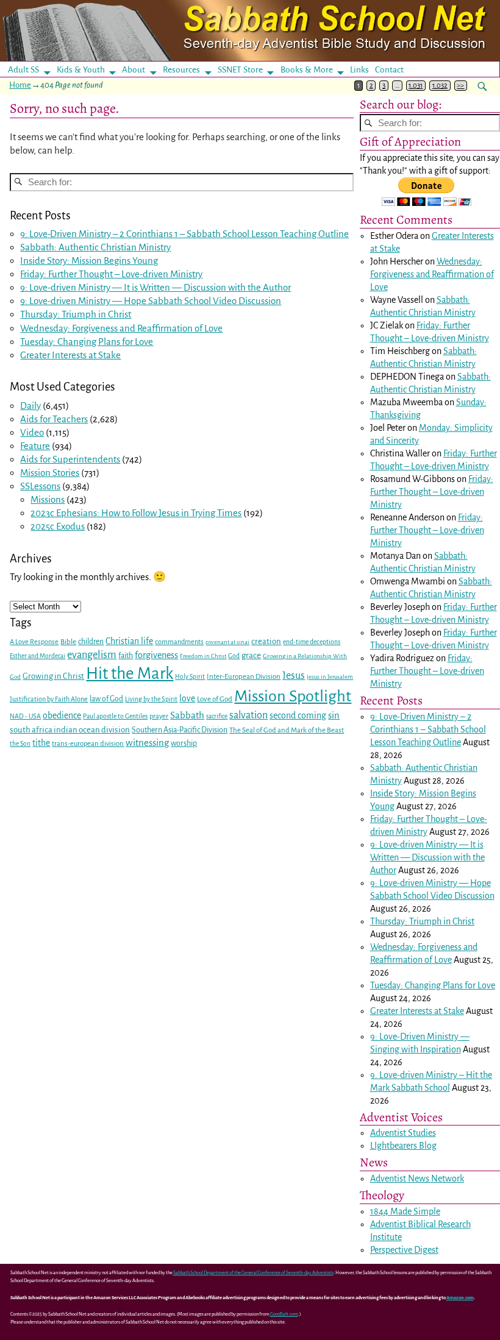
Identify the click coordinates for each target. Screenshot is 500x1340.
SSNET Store (240, 69)
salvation (248, 715)
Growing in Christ (53, 676)
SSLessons (40, 486)
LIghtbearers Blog (403, 1145)
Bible (68, 641)
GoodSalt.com (284, 1314)
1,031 (416, 86)
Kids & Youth (81, 69)
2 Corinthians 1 (149, 234)
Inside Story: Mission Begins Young (89, 260)
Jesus (293, 675)
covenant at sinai (227, 642)
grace (251, 655)
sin (334, 715)
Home (20, 85)
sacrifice (216, 716)
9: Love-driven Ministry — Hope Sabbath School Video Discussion (150, 301)
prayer (158, 716)
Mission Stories (49, 472)
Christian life (129, 641)
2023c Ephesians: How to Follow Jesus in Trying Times (135, 513)
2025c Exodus (57, 526)
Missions (47, 499)
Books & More (306, 69)
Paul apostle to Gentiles (115, 716)
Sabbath (187, 715)
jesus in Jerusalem (330, 676)
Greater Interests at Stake (70, 355)
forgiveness (156, 655)
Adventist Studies (403, 1133)
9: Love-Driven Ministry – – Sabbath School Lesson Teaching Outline (184, 234)
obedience (62, 715)
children (91, 641)
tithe (41, 743)
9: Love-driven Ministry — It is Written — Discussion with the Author (155, 287)
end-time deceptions (311, 642)
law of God (106, 699)
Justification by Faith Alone (49, 699)
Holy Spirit (190, 676)
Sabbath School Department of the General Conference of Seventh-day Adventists (253, 1272)
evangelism (91, 655)
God (234, 656)
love (187, 698)
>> (460, 86)
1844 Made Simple (405, 1211)
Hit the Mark (129, 673)
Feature (35, 446)
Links (363, 69)
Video (32, 432)
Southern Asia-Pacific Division (179, 730)
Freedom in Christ (203, 656)
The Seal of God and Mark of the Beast (286, 730)
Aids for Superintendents (70, 459)
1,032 (440, 86)
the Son (20, 743)
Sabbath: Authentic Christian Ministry (95, 247)
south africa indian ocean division (70, 729)
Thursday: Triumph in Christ (75, 314)
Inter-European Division (243, 677)
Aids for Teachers (54, 419)
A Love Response (34, 641)
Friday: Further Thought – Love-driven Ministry (111, 274)
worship (184, 743)
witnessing (147, 742)
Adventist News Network (417, 1178)
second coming (298, 715)
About (133, 69)
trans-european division (88, 744)
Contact (389, 69)
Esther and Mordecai (37, 656)
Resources (181, 69)
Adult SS (23, 69)
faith (125, 655)
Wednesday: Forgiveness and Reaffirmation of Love (121, 328)
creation (266, 641)
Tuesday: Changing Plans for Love (86, 341)
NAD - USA (25, 716)
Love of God (214, 699)
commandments (179, 642)
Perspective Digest (404, 1250)
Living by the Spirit (151, 699)
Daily (30, 405)
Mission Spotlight (292, 696)
